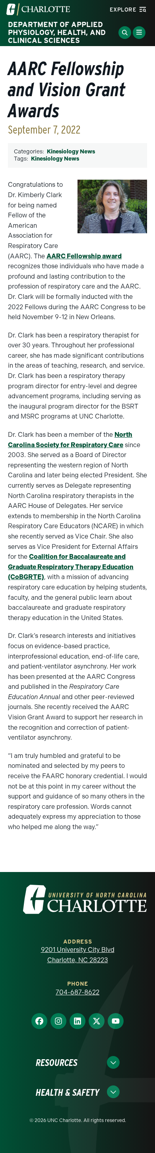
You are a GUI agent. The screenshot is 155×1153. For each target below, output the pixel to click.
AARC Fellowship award (84, 256)
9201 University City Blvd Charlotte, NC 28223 (77, 955)
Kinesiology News (71, 151)
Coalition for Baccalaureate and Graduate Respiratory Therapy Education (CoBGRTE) (71, 567)
